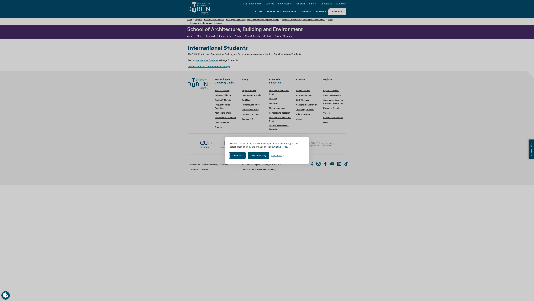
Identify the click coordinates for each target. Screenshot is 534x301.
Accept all (238, 155)
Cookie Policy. (281, 146)
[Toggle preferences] (5, 295)
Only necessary (258, 155)
